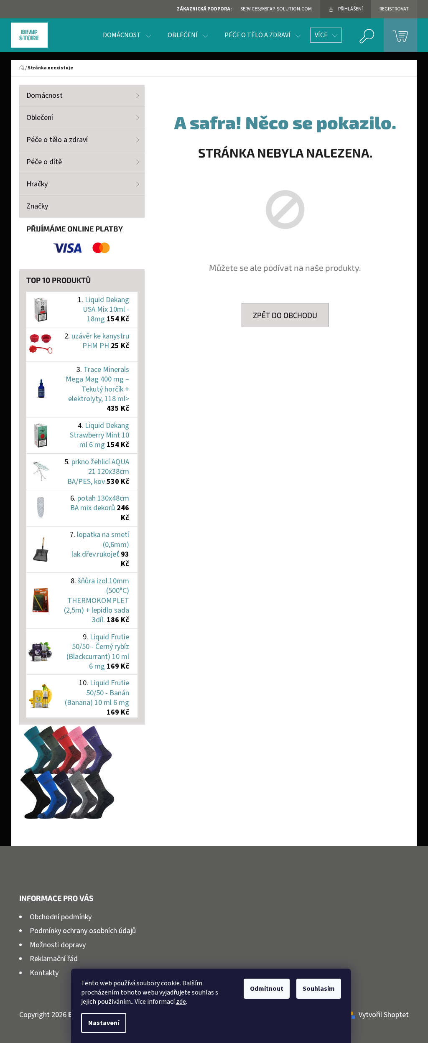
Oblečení (39, 117)
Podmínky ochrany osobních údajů (83, 931)
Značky (37, 206)
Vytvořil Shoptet (384, 1015)
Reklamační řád (54, 959)
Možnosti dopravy (58, 945)
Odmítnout (266, 988)
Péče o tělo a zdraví (57, 140)
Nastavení (103, 1023)
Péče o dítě (44, 162)
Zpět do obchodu (285, 315)
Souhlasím (319, 988)
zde (181, 1001)
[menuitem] (126, 35)
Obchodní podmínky (61, 917)
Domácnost (44, 95)
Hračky (37, 184)
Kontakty (44, 973)
